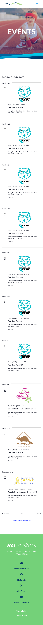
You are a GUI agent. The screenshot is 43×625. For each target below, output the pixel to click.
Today (21, 514)
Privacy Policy (21, 611)
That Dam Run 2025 (15, 148)
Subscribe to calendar (20, 520)
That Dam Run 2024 (15, 189)
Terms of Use (21, 615)
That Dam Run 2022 (15, 277)
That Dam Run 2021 (15, 321)
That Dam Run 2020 (15, 365)
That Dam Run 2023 (15, 233)
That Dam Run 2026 (15, 107)
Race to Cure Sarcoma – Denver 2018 (22, 492)
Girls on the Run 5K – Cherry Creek (21, 409)
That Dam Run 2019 (15, 452)
